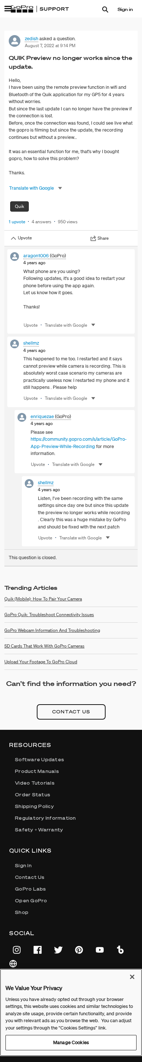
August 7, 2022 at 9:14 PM (50, 45)
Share (103, 238)
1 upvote (17, 221)
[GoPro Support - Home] (40, 9)
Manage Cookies (71, 1042)
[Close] (132, 977)
